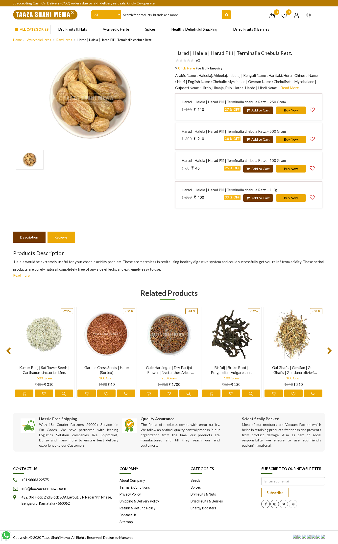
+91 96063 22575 (35, 480)
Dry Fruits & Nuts (72, 29)
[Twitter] (284, 504)
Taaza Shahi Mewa (56, 537)
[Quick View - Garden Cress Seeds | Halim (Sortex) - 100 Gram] (126, 393)
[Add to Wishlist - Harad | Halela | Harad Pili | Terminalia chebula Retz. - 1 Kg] (312, 196)
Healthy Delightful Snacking (194, 29)
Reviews (61, 237)
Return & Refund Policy (137, 508)
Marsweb (126, 537)
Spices (150, 29)
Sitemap (126, 522)
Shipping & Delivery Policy (139, 501)
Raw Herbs (64, 40)
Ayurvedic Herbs (116, 29)
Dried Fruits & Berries (251, 29)
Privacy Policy (130, 494)
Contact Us (128, 515)
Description (29, 237)
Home (17, 40)
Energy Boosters (203, 508)
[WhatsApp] (6, 535)
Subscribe (275, 492)
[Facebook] (265, 504)
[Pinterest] (293, 504)
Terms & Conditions (135, 487)
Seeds (195, 480)
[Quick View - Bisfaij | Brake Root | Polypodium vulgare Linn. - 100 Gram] (251, 393)
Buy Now (291, 110)
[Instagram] (274, 504)
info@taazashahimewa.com (44, 489)
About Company (132, 480)
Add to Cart (260, 110)
